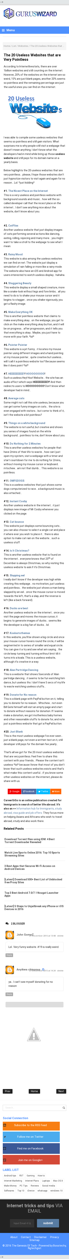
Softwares (9, 1190)
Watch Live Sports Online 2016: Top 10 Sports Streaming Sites (32, 854)
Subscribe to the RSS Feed (30, 1125)
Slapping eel (17, 575)
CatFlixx (13, 225)
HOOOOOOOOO (35, 373)
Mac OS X (58, 1181)
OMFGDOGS (17, 480)
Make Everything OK (20, 312)
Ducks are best (19, 608)
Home (34, 1091)
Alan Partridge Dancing (24, 670)
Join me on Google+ (30, 1160)
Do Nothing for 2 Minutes (25, 443)
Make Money (10, 1185)
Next (61, 1091)
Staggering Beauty (19, 283)
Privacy (54, 1237)
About (13, 1237)
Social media (48, 1185)
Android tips (10, 1175)
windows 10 (56, 1190)
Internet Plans (32, 1181)
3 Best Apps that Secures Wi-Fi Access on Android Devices (29, 867)
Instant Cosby (18, 501)
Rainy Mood (15, 254)
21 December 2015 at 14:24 (42, 971)
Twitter (44, 791)
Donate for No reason (23, 694)
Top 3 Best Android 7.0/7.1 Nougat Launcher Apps (31, 894)
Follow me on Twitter (30, 1136)
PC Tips (24, 1185)
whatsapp (42, 1190)
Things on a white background (26, 423)
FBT (21, 1175)
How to (41, 1175)
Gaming (31, 1175)
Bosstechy (59, 1245)
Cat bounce (17, 521)
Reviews (35, 1185)
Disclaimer (40, 1237)
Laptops (46, 1181)
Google (15, 791)
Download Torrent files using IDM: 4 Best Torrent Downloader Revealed (29, 841)
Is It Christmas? (19, 550)
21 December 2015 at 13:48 (42, 936)
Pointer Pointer (17, 344)
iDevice (30, 1190)
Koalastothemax (20, 633)
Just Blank (16, 731)
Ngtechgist (34, 1248)
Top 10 (20, 1190)
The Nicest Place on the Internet (28, 190)
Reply (9, 955)
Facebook (29, 791)
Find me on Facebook (30, 1148)
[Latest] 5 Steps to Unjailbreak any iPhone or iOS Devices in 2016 (33, 908)
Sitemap (34, 1240)
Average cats (16, 398)
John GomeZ (25, 934)
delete (60, 936)
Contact (26, 1237)
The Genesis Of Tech (24, 1245)
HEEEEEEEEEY (16, 373)
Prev (7, 1091)
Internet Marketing (13, 1181)
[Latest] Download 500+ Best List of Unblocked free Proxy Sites (33, 881)
